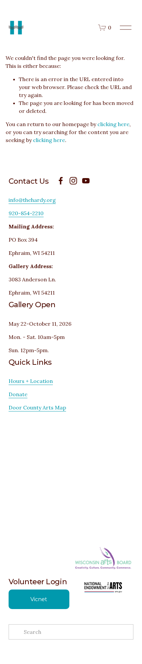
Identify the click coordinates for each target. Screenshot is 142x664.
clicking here (113, 124)
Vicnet (38, 599)
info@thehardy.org (32, 200)
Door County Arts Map (37, 407)
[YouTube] (86, 181)
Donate (18, 394)
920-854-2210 (26, 213)
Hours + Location (31, 381)
